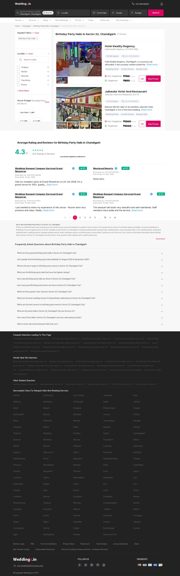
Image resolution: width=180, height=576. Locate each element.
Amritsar (77, 503)
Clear (37, 33)
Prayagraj (137, 515)
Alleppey (77, 446)
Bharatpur (47, 439)
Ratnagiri (17, 427)
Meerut (76, 509)
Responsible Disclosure (45, 549)
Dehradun (107, 515)
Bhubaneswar (19, 503)
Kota (135, 395)
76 (105, 217)
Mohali (16, 446)
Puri (105, 484)
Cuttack (136, 528)
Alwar (15, 408)
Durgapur (77, 408)
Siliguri (76, 528)
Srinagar (137, 420)
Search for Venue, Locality (30, 12)
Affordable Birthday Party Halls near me (29, 361)
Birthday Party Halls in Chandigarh (46, 26)
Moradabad (48, 465)
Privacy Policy (68, 544)
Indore (46, 477)
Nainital (76, 420)
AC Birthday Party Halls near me (89, 361)
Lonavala (107, 446)
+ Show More (23, 91)
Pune (105, 471)
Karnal (46, 515)
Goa (135, 477)
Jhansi (76, 452)
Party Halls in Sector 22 (75, 384)
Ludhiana (17, 496)
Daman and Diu (110, 534)
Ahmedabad (78, 477)
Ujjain (15, 534)
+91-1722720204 (131, 56)
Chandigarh (26, 26)
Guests (119, 13)
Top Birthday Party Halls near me (119, 361)
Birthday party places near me (93, 370)
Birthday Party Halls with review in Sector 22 (62, 343)
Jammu (136, 401)
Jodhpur (107, 509)
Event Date (101, 13)
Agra (45, 490)
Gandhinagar (108, 528)
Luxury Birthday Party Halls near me (79, 366)
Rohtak (16, 395)
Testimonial (104, 20)
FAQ (32, 544)
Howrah (76, 515)
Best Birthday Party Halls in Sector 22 (134, 343)
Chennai (76, 471)
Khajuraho (77, 458)
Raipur (16, 522)
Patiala (136, 427)
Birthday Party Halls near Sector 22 (44, 351)
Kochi (15, 515)
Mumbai (77, 465)
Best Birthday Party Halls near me (111, 366)
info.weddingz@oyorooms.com (30, 566)
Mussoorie (48, 452)
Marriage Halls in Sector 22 (51, 384)
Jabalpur (137, 522)
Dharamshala (109, 408)
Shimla (46, 528)
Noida (136, 490)
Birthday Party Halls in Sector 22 (65, 339)
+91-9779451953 (131, 101)
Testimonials (101, 544)
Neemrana (138, 446)
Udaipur (16, 490)
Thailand (17, 433)
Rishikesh (107, 452)
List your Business (120, 544)
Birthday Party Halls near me (61, 361)
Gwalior (106, 522)
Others (136, 439)
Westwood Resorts (103, 168)
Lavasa (106, 414)
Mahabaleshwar (110, 458)
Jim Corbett (78, 395)
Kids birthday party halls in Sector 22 (93, 347)
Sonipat (136, 458)
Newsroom (85, 544)
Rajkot (46, 522)
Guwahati (17, 509)
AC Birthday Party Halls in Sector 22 (96, 339)
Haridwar (137, 452)
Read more (152, 64)
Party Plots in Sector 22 (122, 384)
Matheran (47, 420)
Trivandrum (108, 439)
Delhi (105, 465)
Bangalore (47, 471)
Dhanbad (77, 414)
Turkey (106, 433)
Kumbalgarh (18, 414)
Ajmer (15, 420)
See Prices (153, 79)
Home (17, 26)
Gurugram (77, 496)
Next (97, 104)
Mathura (17, 401)
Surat (105, 490)
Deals (91, 20)
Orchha (136, 414)
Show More (160, 239)
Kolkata (16, 471)
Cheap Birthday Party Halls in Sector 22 (59, 347)
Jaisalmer (107, 395)
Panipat (76, 534)
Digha (105, 401)
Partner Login (18, 544)
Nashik (136, 503)
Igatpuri (16, 452)
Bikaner (46, 446)
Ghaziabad (108, 477)
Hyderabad (138, 465)
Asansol (17, 439)
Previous (61, 104)
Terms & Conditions (48, 544)
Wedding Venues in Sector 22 (25, 384)
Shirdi (45, 458)
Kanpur (76, 490)
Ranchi (136, 509)
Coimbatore (18, 528)
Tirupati (136, 408)
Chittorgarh (48, 395)
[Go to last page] (115, 217)
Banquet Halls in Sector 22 (99, 384)
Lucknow (17, 477)
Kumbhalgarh (139, 433)
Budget (138, 13)
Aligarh (46, 408)
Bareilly (46, 414)
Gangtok (107, 427)
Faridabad (107, 496)
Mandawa (47, 401)
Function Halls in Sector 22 (146, 384)
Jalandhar (77, 522)
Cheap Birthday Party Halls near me (33, 370)
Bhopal (136, 496)
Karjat (75, 427)
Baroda (46, 496)
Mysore (76, 439)
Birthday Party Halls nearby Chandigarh (125, 370)
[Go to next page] (110, 217)
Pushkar (77, 433)
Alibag (46, 427)
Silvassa (17, 465)
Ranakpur (47, 433)
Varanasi (47, 503)
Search (155, 13)
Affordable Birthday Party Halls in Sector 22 (31, 339)
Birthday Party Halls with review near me (44, 366)
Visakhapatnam (110, 503)
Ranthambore (19, 458)
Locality (65, 13)
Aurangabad (48, 534)
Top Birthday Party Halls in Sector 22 (129, 339)
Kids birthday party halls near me (64, 370)
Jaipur (136, 471)
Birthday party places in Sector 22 (125, 347)
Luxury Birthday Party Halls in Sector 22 (99, 343)
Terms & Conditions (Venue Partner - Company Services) (84, 549)
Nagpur (46, 484)
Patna (75, 484)
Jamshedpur (109, 420)
